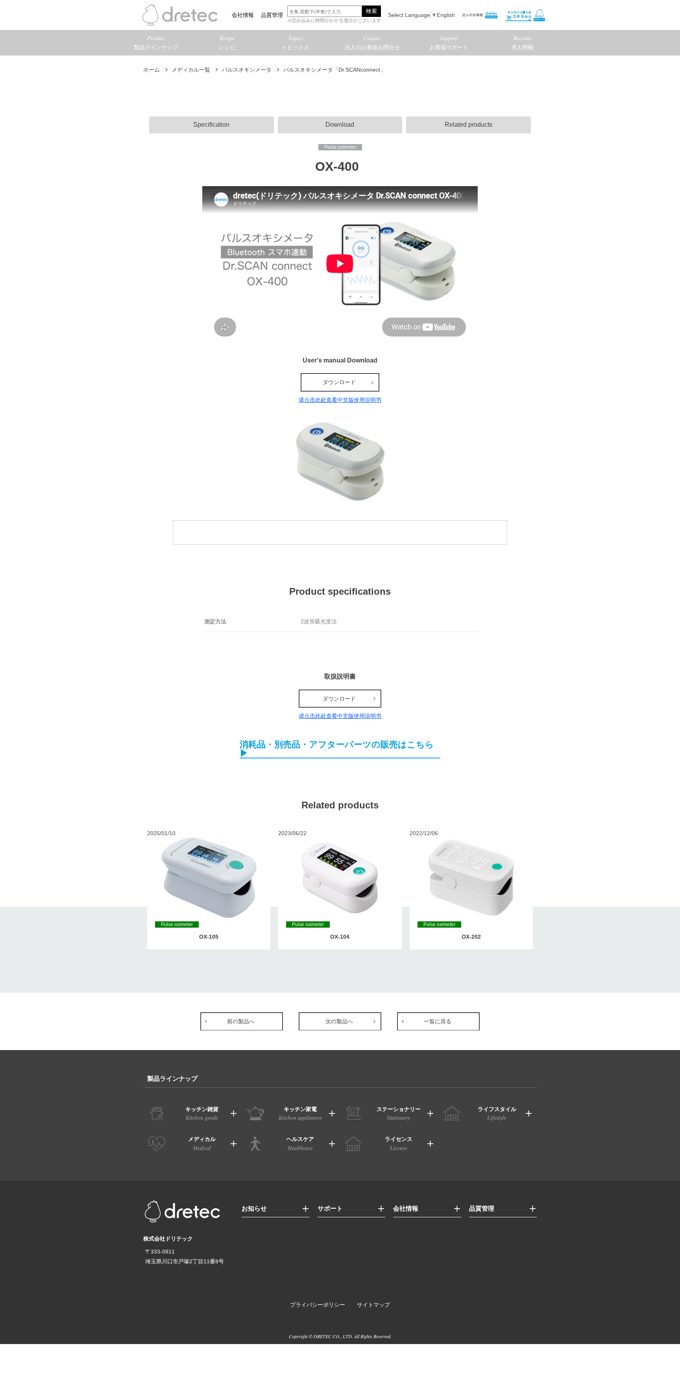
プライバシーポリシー (317, 1305)
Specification (211, 124)
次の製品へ (339, 1021)
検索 (371, 11)
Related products (468, 124)
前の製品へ (241, 1021)
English (446, 15)
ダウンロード (339, 382)
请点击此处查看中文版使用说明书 (340, 400)
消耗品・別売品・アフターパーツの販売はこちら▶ (337, 749)
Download (339, 124)
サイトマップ (373, 1305)
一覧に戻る (437, 1021)
